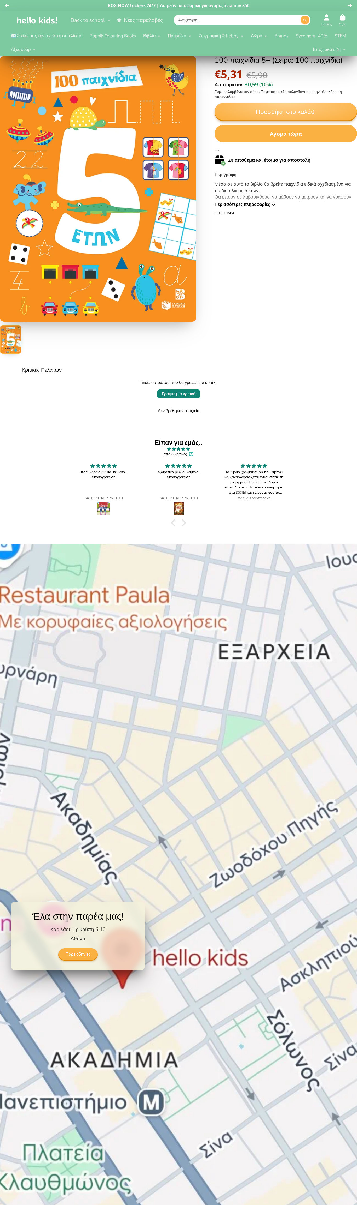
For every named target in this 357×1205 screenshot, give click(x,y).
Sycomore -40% (311, 36)
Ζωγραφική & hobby (219, 36)
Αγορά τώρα (286, 134)
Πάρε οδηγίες (78, 954)
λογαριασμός (326, 20)
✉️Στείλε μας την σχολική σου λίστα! (47, 36)
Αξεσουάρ (21, 49)
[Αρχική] (37, 20)
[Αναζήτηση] (305, 20)
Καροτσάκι (342, 20)
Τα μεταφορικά (272, 91)
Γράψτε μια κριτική (178, 394)
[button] (174, 522)
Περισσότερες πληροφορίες (242, 204)
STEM (340, 36)
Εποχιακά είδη (327, 49)
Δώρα (256, 36)
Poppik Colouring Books (113, 36)
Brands (281, 36)
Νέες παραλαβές (143, 20)
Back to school (88, 20)
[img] (178, 449)
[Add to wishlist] (217, 150)
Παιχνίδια (177, 36)
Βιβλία (149, 36)
